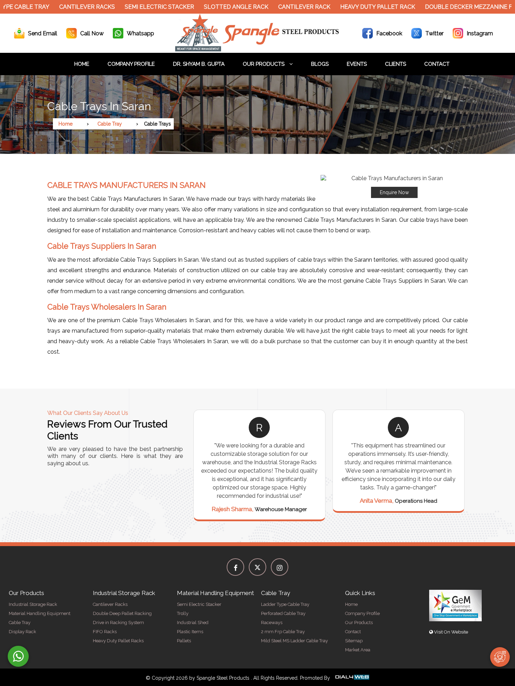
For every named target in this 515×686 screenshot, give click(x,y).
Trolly (182, 613)
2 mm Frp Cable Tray (283, 631)
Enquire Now (394, 192)
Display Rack (22, 631)
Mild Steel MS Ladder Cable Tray (294, 640)
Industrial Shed (192, 622)
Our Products (264, 64)
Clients (395, 64)
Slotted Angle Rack (222, 6)
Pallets (184, 640)
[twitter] (257, 567)
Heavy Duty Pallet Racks (118, 640)
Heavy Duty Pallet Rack (363, 6)
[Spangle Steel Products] (257, 49)
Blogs (320, 64)
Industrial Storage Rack (33, 604)
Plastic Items (190, 631)
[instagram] (279, 567)
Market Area (357, 649)
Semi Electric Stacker (145, 6)
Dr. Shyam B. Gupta (199, 64)
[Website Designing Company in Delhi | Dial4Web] (351, 678)
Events (357, 64)
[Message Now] (18, 656)
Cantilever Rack (290, 6)
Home (81, 64)
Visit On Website (450, 632)
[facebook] (235, 567)
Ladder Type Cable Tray (285, 604)
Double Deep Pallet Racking (122, 613)
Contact (436, 64)
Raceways (271, 622)
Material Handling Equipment (39, 613)
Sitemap (354, 640)
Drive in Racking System (118, 622)
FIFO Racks (105, 631)
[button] (394, 186)
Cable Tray (109, 124)
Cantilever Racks (73, 6)
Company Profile (131, 64)
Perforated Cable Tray (283, 613)
